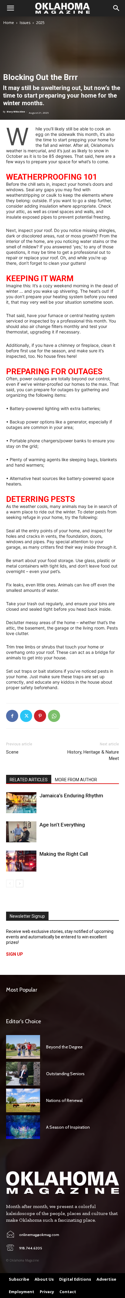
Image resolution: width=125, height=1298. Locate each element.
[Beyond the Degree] (23, 1047)
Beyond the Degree (64, 1047)
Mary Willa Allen (16, 111)
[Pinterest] (40, 716)
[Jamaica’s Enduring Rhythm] (21, 802)
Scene (12, 752)
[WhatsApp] (54, 716)
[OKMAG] (62, 1182)
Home (8, 22)
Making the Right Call (63, 854)
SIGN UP (14, 954)
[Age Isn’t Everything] (21, 831)
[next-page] (19, 883)
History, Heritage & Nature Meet (93, 755)
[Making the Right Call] (21, 861)
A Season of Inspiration (68, 1127)
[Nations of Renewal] (23, 1100)
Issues (25, 22)
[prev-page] (10, 883)
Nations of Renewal (64, 1100)
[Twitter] (26, 716)
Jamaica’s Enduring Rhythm (71, 795)
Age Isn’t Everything (62, 825)
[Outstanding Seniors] (23, 1074)
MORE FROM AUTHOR (76, 779)
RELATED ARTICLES (29, 779)
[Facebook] (12, 716)
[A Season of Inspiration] (23, 1127)
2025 (40, 22)
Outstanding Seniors (65, 1073)
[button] (10, 8)
